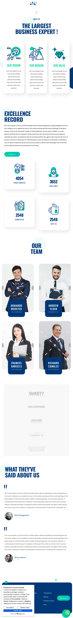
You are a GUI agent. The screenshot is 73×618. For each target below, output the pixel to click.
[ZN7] (36, 3)
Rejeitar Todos (25, 607)
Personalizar (10, 607)
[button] (67, 612)
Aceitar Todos (18, 610)
